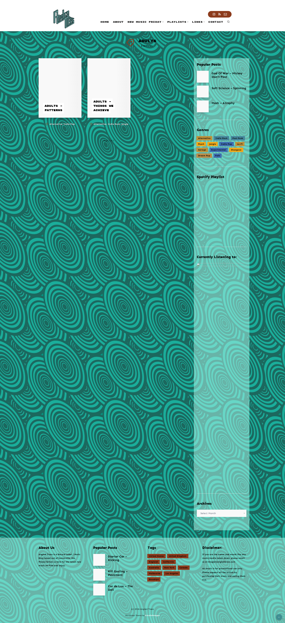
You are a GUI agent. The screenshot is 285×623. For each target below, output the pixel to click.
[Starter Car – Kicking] (99, 560)
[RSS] (219, 14)
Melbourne (154, 573)
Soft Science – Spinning (229, 88)
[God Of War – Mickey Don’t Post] (203, 77)
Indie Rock (114, 124)
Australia (154, 567)
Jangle (124, 124)
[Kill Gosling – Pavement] (99, 575)
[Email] (225, 14)
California (168, 562)
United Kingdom (178, 556)
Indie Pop (69, 124)
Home (104, 22)
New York (169, 567)
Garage (202, 150)
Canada (183, 567)
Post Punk (237, 138)
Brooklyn (154, 579)
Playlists (176, 22)
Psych (201, 144)
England (153, 562)
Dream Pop (204, 155)
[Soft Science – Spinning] (203, 91)
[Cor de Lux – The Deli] (99, 590)
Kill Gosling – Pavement (118, 573)
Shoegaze (236, 150)
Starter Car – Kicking (117, 558)
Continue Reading (60, 108)
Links (197, 22)
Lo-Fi (240, 144)
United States (156, 556)
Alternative (55, 124)
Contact (215, 22)
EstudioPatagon (152, 615)
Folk (217, 155)
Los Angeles (172, 573)
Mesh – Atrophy (223, 103)
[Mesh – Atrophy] (203, 106)
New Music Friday (145, 22)
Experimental (218, 150)
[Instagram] (214, 14)
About (118, 22)
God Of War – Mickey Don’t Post (227, 75)
